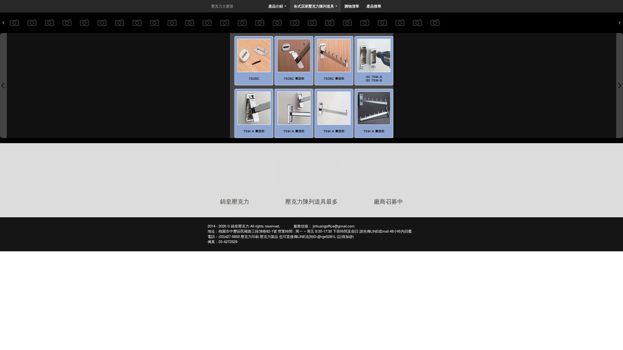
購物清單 (352, 6)
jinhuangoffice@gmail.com (333, 225)
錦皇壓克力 (234, 201)
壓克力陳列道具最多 (311, 201)
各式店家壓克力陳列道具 (316, 7)
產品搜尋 (373, 6)
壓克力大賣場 (222, 6)
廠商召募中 (388, 201)
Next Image (619, 85)
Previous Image (3, 85)
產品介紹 (278, 7)
